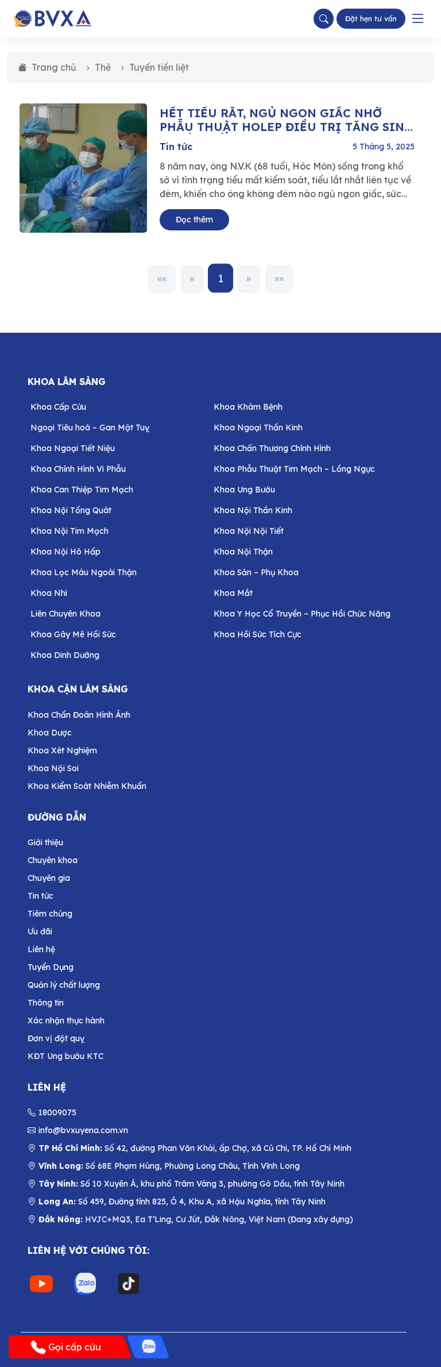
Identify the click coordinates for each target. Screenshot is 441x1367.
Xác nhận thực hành (66, 1020)
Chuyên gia (49, 878)
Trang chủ (54, 67)
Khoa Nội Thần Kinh (253, 510)
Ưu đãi (40, 931)
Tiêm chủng (50, 913)
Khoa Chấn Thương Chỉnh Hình (272, 448)
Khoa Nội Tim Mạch (69, 531)
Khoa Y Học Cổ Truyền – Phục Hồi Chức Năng (302, 614)
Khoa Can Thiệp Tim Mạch (81, 489)
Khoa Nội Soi (53, 768)
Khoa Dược (50, 732)
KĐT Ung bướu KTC (65, 1056)
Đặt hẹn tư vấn (371, 18)
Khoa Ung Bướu (244, 489)
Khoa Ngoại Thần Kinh (258, 427)
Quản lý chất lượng (64, 985)
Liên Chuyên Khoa (65, 614)
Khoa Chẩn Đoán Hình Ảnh (79, 715)
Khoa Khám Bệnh (248, 407)
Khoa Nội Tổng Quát (70, 510)
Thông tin (46, 1003)
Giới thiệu (45, 842)
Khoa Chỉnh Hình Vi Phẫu (78, 469)
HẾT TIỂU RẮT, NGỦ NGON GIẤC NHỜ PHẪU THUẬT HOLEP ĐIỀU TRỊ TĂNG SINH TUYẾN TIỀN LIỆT (286, 120)
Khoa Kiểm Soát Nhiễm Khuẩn (87, 786)
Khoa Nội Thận (243, 551)
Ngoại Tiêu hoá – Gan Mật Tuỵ (89, 427)
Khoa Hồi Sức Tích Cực (257, 634)
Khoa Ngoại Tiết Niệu (72, 448)
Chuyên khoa (53, 860)
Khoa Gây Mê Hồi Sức (73, 634)
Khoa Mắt (233, 593)
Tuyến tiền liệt (159, 67)
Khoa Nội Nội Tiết (249, 531)
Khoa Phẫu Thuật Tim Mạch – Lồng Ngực (294, 469)
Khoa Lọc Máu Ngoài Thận (83, 572)
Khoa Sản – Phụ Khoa (256, 572)
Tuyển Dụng (51, 967)
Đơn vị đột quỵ (56, 1038)
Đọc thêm (194, 219)
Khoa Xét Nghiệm (62, 750)
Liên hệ (41, 949)
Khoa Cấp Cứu (58, 407)
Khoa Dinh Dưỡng (64, 655)
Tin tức (176, 146)
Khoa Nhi (48, 593)
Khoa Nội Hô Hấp (65, 551)
